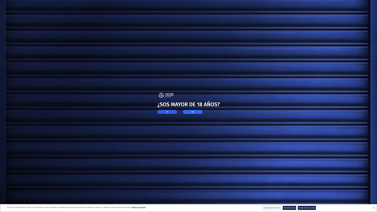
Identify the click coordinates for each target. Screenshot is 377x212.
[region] (188, 208)
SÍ (167, 112)
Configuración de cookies (272, 208)
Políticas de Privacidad (138, 207)
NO (193, 112)
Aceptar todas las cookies (307, 208)
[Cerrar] (374, 208)
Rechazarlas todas (289, 208)
